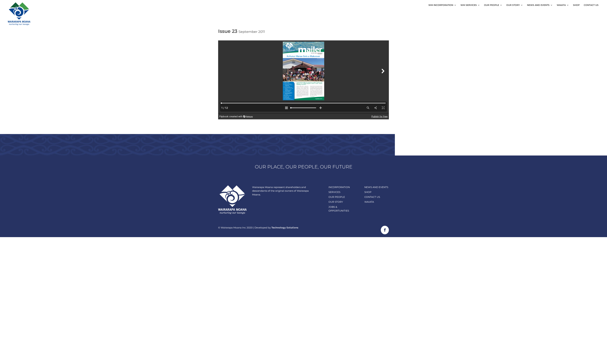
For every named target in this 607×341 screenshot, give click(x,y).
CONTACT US (372, 196)
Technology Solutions (284, 227)
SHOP (367, 192)
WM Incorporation (440, 5)
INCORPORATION (339, 187)
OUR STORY (335, 201)
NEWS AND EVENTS (376, 187)
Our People (491, 5)
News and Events (538, 5)
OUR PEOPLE (336, 196)
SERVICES (334, 192)
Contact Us (591, 5)
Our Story (513, 5)
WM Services (468, 5)
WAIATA (369, 201)
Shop (576, 5)
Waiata (561, 5)
